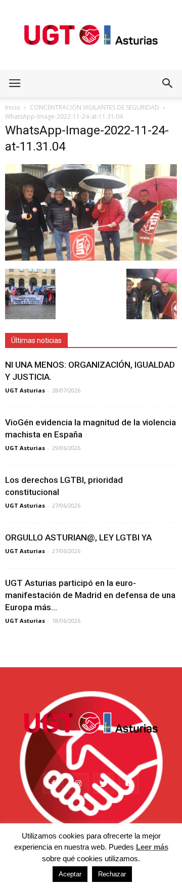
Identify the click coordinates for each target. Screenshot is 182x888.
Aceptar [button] (70, 874)
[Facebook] (53, 783)
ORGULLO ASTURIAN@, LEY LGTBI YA (78, 537)
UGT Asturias (25, 390)
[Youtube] (129, 783)
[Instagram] (78, 783)
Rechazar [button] (112, 874)
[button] (168, 83)
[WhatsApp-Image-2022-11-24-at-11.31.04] (91, 258)
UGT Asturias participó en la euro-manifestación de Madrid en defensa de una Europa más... (90, 595)
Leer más (152, 847)
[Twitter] (104, 783)
